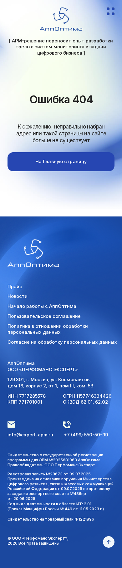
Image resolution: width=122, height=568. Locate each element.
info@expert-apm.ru (30, 435)
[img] (61, 18)
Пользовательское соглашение (44, 316)
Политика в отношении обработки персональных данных (48, 329)
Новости (18, 296)
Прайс (15, 286)
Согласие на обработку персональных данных (62, 342)
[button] (110, 14)
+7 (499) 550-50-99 (86, 435)
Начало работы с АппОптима (42, 306)
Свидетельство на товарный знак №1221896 (51, 519)
